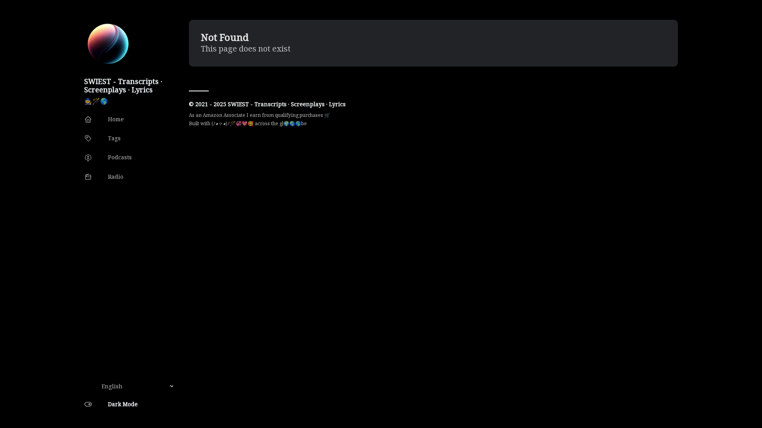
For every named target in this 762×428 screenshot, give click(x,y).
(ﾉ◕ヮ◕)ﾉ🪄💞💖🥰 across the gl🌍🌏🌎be (259, 123)
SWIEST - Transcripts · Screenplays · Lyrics (123, 85)
